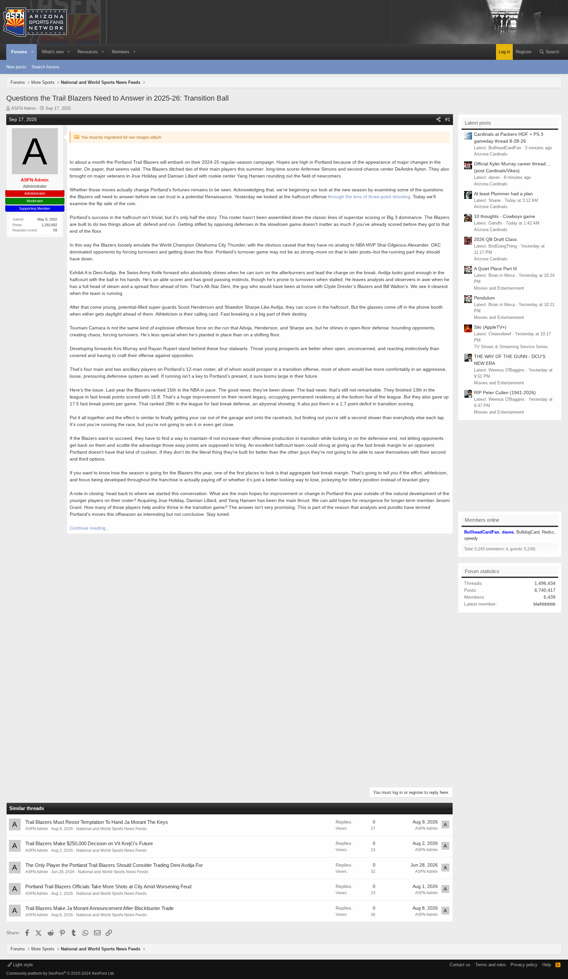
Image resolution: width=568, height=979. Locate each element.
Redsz (548, 532)
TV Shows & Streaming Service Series (511, 346)
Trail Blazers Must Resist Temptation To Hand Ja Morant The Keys (96, 822)
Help (546, 964)
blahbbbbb (544, 604)
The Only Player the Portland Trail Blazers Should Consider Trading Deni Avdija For (114, 865)
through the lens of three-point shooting (369, 196)
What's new (52, 51)
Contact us (460, 964)
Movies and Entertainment (499, 288)
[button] (33, 52)
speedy (471, 538)
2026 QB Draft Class (495, 239)
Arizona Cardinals (491, 154)
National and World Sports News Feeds (111, 828)
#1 (447, 119)
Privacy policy (523, 964)
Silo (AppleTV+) (490, 327)
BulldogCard (527, 532)
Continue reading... (89, 528)
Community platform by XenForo (60, 973)
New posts (16, 66)
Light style (22, 964)
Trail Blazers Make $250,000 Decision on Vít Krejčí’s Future (89, 843)
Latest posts (478, 123)
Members (121, 51)
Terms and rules (490, 964)
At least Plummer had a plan (503, 193)
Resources (88, 51)
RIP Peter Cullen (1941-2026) (505, 392)
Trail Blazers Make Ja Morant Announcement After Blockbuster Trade (99, 908)
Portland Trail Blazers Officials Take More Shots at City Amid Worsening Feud (108, 886)
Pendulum (484, 297)
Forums (19, 51)
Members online (482, 520)
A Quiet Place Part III (495, 268)
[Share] (438, 119)
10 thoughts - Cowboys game (504, 216)
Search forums (45, 66)
